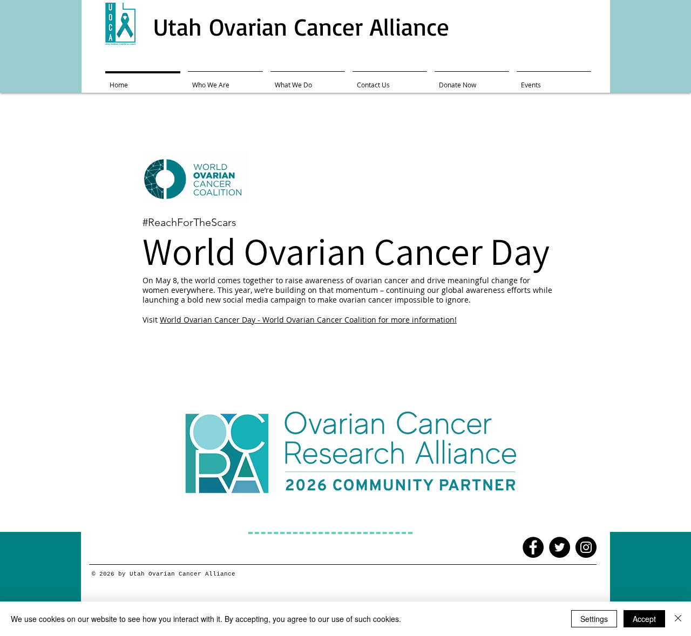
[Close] (678, 618)
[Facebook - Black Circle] (533, 547)
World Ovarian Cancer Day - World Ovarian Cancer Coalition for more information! (308, 319)
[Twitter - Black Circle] (559, 547)
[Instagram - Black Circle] (586, 547)
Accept (644, 618)
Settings (594, 618)
